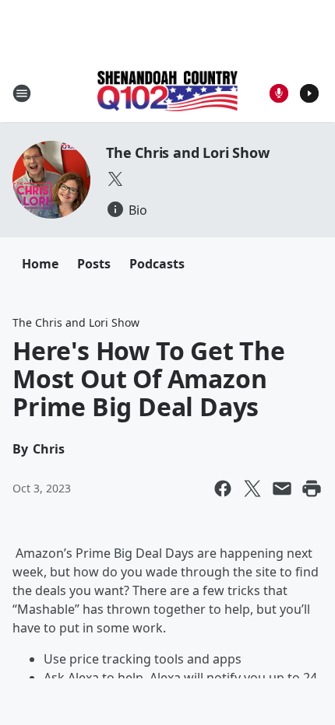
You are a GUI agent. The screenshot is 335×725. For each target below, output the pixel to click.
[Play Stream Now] (309, 93)
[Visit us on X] (115, 179)
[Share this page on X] (252, 488)
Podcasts (157, 263)
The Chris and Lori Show (187, 152)
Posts (94, 263)
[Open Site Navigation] (21, 93)
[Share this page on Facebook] (223, 488)
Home (40, 263)
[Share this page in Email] (282, 488)
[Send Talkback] (279, 93)
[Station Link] (167, 92)
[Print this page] (312, 488)
